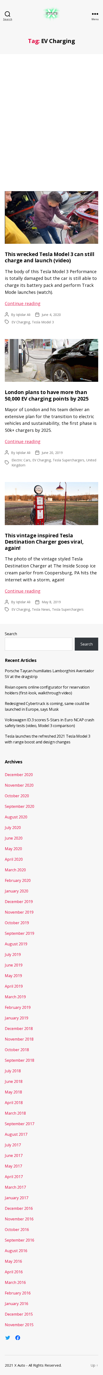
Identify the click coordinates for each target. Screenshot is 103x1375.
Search (11, 633)
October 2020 (17, 795)
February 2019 (18, 1007)
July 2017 (13, 1145)
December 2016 (19, 1208)
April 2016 (14, 1272)
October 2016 (17, 1229)
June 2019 (14, 965)
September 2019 (19, 933)
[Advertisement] (51, 120)
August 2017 (16, 1134)
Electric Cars (20, 460)
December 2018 (19, 1028)
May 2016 (13, 1261)
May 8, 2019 (51, 602)
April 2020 (14, 859)
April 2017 (14, 1176)
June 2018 (14, 1081)
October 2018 (17, 1049)
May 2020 (13, 848)
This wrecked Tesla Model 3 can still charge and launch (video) (49, 257)
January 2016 (16, 1303)
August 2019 (16, 944)
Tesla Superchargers (68, 460)
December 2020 (19, 774)
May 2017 (13, 1166)
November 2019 (19, 912)
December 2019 (19, 901)
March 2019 (15, 996)
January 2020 (16, 891)
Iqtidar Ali (23, 314)
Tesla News (41, 609)
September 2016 (19, 1240)
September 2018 (19, 1060)
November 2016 (19, 1219)
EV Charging (20, 322)
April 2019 (14, 986)
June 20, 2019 (52, 452)
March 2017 (15, 1187)
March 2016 (15, 1282)
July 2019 (13, 954)
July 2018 (13, 1071)
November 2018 (19, 1039)
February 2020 (18, 880)
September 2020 (19, 806)
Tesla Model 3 (43, 322)
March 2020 (15, 870)
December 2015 (19, 1314)
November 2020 (19, 785)
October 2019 (17, 922)
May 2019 (13, 975)
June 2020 (14, 838)
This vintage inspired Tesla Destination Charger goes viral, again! (44, 542)
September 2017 (19, 1123)
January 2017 (16, 1197)
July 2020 (13, 827)
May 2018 (13, 1092)
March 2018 (15, 1113)
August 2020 (16, 817)
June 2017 (14, 1155)
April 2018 (14, 1102)
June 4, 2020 (51, 314)
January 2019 (16, 1018)
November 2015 (19, 1324)
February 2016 (18, 1293)
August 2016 (16, 1250)
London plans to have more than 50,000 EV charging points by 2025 (47, 395)
